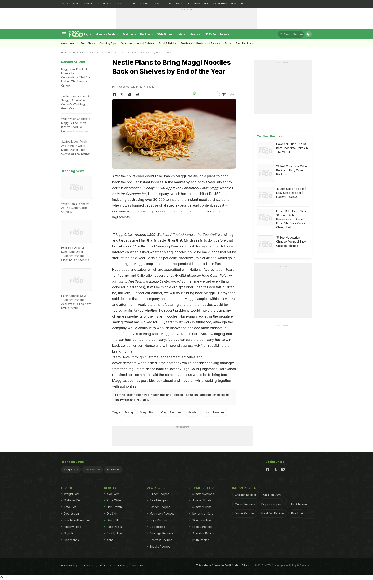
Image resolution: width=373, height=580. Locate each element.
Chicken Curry (272, 494)
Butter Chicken (297, 504)
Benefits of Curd (202, 513)
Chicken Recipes (246, 494)
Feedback (105, 565)
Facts (228, 43)
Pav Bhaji (297, 513)
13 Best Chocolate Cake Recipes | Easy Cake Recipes (291, 170)
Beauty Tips (114, 533)
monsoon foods (105, 34)
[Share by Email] (224, 94)
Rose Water (114, 500)
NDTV (65, 3)
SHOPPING (194, 3)
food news (141, 395)
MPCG (234, 3)
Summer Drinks (201, 507)
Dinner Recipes (159, 494)
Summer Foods (201, 500)
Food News (88, 43)
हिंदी (97, 3)
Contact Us (137, 565)
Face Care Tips (202, 526)
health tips (158, 395)
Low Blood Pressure (77, 520)
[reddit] (137, 94)
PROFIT (88, 3)
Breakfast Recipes (273, 513)
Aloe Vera (113, 494)
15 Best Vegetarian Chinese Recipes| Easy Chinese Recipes (291, 241)
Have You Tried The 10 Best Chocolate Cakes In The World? (292, 148)
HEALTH (158, 3)
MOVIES (107, 3)
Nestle (192, 412)
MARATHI (246, 3)
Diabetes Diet (72, 500)
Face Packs (114, 526)
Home (64, 52)
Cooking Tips (92, 469)
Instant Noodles (214, 412)
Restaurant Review (208, 43)
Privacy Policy (69, 565)
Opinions (126, 43)
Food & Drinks (167, 43)
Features (128, 34)
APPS (206, 3)
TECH (169, 3)
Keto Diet (70, 507)
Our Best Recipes (269, 136)
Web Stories (164, 34)
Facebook (205, 395)
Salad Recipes (159, 500)
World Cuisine (145, 43)
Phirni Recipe (200, 539)
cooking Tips (108, 43)
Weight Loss (71, 469)
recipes (177, 395)
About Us (88, 565)
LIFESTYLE (144, 3)
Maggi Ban (147, 412)
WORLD (76, 3)
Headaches (71, 539)
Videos (181, 34)
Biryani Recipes (271, 504)
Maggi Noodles (171, 412)
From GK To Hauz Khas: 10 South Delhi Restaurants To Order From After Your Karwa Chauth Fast (291, 219)
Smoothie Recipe (203, 533)
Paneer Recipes (160, 507)
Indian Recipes (244, 488)
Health (194, 34)
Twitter (124, 400)
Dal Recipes (157, 526)
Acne (110, 539)
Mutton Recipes (245, 504)
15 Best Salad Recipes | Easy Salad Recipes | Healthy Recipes (291, 192)
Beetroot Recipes (161, 539)
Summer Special (202, 488)
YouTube (142, 400)
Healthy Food (72, 526)
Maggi (129, 412)
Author (121, 565)
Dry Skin (112, 513)
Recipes (145, 34)
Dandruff (112, 520)
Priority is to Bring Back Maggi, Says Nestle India (162, 334)
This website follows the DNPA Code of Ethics (222, 565)
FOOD (132, 3)
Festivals (186, 43)
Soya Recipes (158, 520)
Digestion (70, 533)
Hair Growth (114, 507)
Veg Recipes (156, 488)
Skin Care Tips (201, 520)
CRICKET (120, 3)
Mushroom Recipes (162, 513)
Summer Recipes (203, 494)
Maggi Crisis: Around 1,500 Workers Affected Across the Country (164, 235)
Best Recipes (244, 43)
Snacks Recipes (160, 546)
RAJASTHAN (220, 3)
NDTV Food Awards (217, 34)
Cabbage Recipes (161, 533)
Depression (71, 513)
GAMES (180, 3)
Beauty (110, 488)
